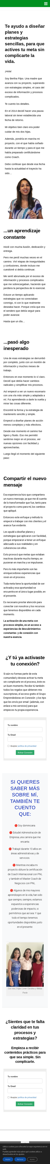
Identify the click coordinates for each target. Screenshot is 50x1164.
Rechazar (20, 1159)
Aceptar (7, 1159)
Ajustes (32, 1159)
